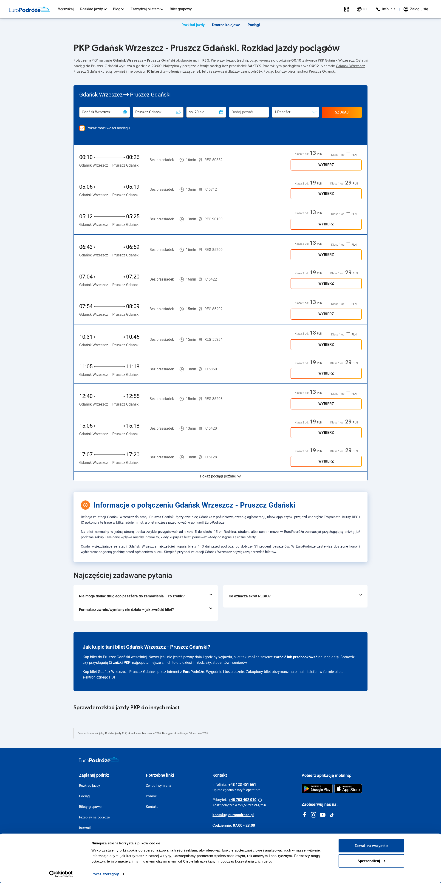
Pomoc (151, 796)
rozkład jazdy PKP (118, 707)
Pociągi (254, 25)
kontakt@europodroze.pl (233, 815)
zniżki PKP (121, 662)
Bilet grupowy (181, 9)
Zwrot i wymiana (158, 786)
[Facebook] (304, 815)
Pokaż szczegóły (105, 874)
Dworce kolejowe (226, 25)
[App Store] (348, 788)
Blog (116, 9)
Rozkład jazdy (91, 9)
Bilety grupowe (90, 807)
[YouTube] (322, 815)
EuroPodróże (193, 672)
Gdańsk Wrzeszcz (350, 66)
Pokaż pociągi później (218, 476)
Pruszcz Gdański (87, 71)
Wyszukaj (66, 9)
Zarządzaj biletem (145, 9)
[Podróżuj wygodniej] (347, 9)
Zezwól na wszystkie (371, 846)
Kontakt (152, 807)
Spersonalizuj (369, 861)
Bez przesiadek (162, 160)
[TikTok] (332, 815)
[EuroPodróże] (99, 759)
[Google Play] (317, 788)
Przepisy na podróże (94, 817)
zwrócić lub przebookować (295, 657)
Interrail (85, 828)
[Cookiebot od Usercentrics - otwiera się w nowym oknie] (61, 874)
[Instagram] (313, 815)
